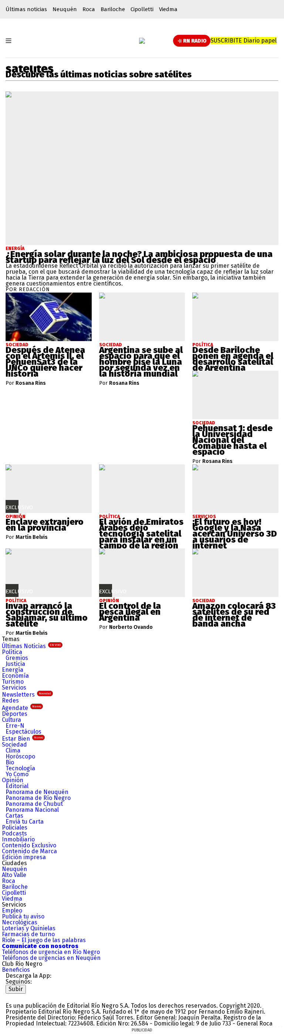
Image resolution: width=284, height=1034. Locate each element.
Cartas (14, 815)
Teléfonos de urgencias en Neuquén (51, 957)
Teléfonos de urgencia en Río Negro (51, 951)
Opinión (12, 780)
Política (12, 652)
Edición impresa (24, 857)
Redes (10, 700)
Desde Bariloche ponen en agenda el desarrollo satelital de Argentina (232, 359)
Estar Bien (22, 738)
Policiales (14, 827)
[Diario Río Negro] (142, 41)
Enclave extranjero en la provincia (45, 525)
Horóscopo (20, 756)
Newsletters (26, 694)
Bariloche (113, 9)
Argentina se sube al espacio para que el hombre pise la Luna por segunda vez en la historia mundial (141, 362)
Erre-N (15, 725)
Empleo (12, 910)
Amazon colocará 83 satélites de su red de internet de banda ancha (234, 615)
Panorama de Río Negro (38, 797)
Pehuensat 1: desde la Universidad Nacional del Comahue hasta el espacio (232, 440)
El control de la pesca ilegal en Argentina (130, 612)
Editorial (17, 786)
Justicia (15, 663)
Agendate (21, 707)
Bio (10, 762)
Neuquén (65, 9)
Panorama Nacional (32, 809)
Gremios (17, 657)
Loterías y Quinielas (28, 928)
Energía (15, 248)
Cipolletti (142, 9)
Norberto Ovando (131, 627)
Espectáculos (23, 731)
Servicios (14, 687)
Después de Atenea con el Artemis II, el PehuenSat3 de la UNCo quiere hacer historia (45, 362)
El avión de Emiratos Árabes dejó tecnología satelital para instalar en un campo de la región (141, 534)
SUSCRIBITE (243, 40)
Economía (15, 675)
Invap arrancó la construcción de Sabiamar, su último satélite (47, 615)
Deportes (14, 713)
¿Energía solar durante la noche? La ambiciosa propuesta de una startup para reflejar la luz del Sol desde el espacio (139, 257)
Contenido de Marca (29, 851)
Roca (88, 9)
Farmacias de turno (28, 934)
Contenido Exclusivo (29, 845)
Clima (13, 750)
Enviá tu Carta (25, 821)
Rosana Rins (31, 383)
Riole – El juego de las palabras (44, 940)
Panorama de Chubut (34, 803)
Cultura (11, 719)
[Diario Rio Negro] (35, 996)
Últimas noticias (26, 9)
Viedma (168, 9)
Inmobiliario (18, 839)
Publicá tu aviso (23, 916)
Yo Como (17, 774)
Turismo (13, 681)
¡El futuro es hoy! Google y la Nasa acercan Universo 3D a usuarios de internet (234, 534)
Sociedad (14, 744)
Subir (16, 989)
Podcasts (14, 833)
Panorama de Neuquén (37, 791)
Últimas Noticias (31, 646)
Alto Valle (14, 874)
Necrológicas (19, 922)
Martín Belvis (32, 537)
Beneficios (16, 969)
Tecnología (20, 768)
